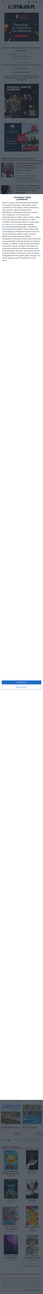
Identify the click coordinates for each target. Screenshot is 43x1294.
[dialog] (21, 647)
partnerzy (12, 224)
